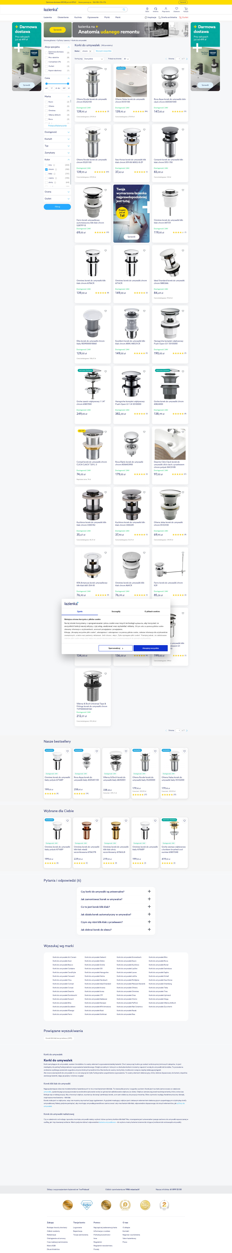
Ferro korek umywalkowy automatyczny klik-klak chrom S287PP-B (90, 223)
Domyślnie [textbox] (88, 59)
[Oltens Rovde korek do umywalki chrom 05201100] (93, 142)
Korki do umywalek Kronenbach (129, 957)
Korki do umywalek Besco (63, 965)
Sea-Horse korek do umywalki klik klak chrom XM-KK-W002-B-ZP (130, 161)
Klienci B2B (51, 1246)
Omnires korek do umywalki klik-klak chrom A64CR (130, 584)
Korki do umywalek (79, 41)
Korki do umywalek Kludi (94, 1011)
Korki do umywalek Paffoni (127, 1003)
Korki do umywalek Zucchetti (160, 1007)
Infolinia (155, 11)
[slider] (46, 83)
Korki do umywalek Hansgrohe (97, 973)
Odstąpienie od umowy (56, 1239)
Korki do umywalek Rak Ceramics (130, 1007)
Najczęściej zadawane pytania (105, 1228)
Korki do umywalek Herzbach (96, 980)
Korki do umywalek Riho (158, 957)
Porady (96, 1249)
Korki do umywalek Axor (62, 961)
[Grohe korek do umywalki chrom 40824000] (170, 383)
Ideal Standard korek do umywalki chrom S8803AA (169, 282)
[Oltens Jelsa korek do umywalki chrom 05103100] (170, 504)
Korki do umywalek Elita (62, 1003)
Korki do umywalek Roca (158, 961)
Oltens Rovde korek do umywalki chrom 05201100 (92, 161)
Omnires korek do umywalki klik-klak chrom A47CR (168, 221)
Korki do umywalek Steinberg (160, 984)
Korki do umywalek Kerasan (95, 1003)
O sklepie (126, 1228)
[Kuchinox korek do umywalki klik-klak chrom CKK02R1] (131, 504)
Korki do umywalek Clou (62, 980)
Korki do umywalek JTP (94, 995)
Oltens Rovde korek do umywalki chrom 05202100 (92, 100)
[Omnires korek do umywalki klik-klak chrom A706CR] (93, 262)
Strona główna (49, 41)
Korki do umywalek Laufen (127, 969)
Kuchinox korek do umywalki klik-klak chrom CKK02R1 (130, 523)
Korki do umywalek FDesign (63, 1011)
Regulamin (98, 1242)
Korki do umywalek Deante (63, 992)
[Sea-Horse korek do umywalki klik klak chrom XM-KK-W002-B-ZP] (131, 142)
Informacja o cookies (102, 1231)
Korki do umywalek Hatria (95, 976)
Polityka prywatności (102, 1235)
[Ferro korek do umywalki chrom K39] (170, 565)
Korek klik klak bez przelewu (59, 1038)
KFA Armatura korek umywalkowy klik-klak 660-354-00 (92, 584)
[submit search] (122, 9)
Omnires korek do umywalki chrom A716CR (131, 282)
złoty (51, 182)
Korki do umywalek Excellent (64, 1007)
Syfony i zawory (63, 41)
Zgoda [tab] (80, 611)
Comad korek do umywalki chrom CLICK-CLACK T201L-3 (92, 463)
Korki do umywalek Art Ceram (64, 957)
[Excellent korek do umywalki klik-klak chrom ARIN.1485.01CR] (131, 323)
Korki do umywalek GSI (93, 969)
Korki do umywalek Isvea (94, 992)
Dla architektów (53, 1249)
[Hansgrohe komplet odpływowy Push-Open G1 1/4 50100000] (131, 383)
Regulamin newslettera (103, 1246)
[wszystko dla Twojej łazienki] (56, 8)
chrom (51, 169)
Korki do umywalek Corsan (63, 988)
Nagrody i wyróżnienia (131, 1235)
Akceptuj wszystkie (150, 648)
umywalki (47, 1092)
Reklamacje (51, 1235)
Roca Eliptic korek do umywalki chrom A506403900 (129, 463)
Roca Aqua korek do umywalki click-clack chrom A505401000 (170, 100)
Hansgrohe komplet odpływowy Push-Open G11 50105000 (168, 342)
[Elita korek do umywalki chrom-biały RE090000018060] (93, 323)
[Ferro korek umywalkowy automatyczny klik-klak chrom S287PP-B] (93, 202)
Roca (51, 119)
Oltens (51, 106)
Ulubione (177, 11)
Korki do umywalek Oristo (127, 999)
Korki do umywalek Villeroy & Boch (162, 1003)
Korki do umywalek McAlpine (128, 980)
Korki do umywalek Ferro (62, 1014)
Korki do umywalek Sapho (159, 973)
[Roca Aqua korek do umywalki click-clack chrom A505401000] (170, 81)
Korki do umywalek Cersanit (64, 976)
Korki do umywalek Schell (159, 976)
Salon (147, 11)
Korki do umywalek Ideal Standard (98, 984)
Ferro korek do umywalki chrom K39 (168, 584)
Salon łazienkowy (129, 1239)
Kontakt (126, 1231)
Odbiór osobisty (53, 1231)
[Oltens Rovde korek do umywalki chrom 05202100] (93, 81)
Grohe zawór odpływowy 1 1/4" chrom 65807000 (91, 402)
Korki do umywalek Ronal (158, 965)
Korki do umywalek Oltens (127, 988)
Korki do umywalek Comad (63, 984)
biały (50, 174)
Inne (95, 1239)
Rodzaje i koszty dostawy (57, 1228)
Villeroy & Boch (55, 115)
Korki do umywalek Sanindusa (160, 969)
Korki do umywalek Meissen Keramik (131, 984)
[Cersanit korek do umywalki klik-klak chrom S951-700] (170, 142)
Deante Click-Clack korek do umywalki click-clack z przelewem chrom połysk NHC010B (169, 464)
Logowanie (77, 1228)
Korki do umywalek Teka (158, 988)
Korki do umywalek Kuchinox (128, 965)
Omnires (52, 111)
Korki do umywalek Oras (126, 995)
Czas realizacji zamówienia (57, 1242)
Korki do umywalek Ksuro (126, 961)
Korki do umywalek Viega (158, 999)
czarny (51, 178)
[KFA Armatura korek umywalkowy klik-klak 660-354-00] (93, 565)
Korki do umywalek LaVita (127, 976)
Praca (125, 1242)
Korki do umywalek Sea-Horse (160, 980)
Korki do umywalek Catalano (64, 969)
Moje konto (166, 11)
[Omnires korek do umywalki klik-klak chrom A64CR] (131, 565)
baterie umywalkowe (107, 1122)
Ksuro (51, 102)
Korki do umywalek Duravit (63, 999)
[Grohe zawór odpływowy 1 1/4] (93, 383)
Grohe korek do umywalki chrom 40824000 (169, 402)
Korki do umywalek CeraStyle (64, 973)
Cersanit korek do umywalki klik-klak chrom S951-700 (168, 161)
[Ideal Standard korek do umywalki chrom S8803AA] (170, 262)
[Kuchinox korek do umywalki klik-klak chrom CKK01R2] (93, 504)
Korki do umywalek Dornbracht (65, 995)
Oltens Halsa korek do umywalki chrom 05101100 (130, 100)
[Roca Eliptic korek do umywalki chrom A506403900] (131, 444)
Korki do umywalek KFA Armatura (98, 1007)
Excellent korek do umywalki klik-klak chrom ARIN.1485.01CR (130, 342)
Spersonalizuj (114, 648)
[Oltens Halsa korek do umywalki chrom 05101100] (131, 81)
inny (50, 165)
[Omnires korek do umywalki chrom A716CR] (131, 262)
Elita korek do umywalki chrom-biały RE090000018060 (91, 342)
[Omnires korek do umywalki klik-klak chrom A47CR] (170, 202)
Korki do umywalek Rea (126, 1014)
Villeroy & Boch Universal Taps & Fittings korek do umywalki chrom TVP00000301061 (92, 706)
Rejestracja (77, 1231)
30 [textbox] (125, 59)
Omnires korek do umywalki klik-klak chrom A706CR (91, 282)
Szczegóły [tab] (116, 611)
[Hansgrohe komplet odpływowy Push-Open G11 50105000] (170, 323)
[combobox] (93, 59)
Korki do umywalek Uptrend (160, 995)
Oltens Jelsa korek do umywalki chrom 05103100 (168, 523)
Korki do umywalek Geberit (95, 957)
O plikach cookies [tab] (152, 611)
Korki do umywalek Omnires (128, 992)
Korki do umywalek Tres (158, 992)
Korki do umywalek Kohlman (96, 1014)
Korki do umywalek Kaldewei (96, 999)
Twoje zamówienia (80, 1235)
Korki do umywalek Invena (95, 988)
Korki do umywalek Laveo (127, 973)
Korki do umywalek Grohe (95, 965)
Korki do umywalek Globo (95, 961)
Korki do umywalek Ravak (126, 1011)
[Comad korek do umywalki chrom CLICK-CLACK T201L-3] (93, 444)
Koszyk (186, 11)
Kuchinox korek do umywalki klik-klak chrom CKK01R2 (92, 523)
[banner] (26, 57)
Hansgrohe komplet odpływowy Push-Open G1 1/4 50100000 (130, 402)
